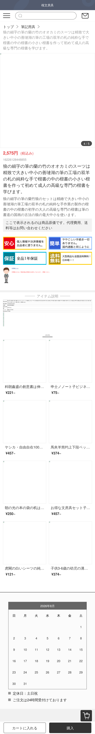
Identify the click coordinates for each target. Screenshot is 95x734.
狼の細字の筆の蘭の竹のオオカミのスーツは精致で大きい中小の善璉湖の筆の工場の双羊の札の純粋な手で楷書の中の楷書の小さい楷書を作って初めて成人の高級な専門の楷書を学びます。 (46, 39)
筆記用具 (28, 26)
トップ (8, 26)
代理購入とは (15, 268)
